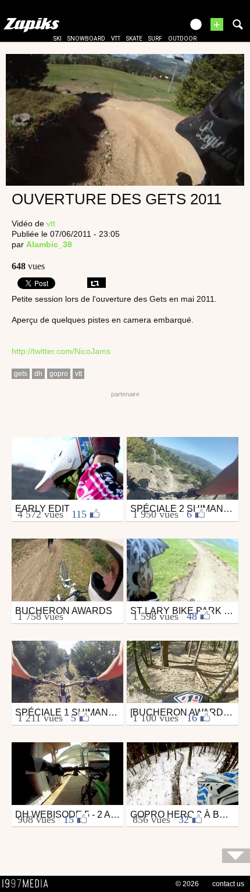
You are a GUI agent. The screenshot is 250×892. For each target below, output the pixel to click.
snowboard (86, 38)
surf (155, 38)
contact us (228, 884)
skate (134, 38)
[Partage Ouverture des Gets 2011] (96, 282)
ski (57, 38)
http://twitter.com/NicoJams (61, 351)
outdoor (182, 38)
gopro (58, 374)
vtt (115, 38)
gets (20, 374)
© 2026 (187, 884)
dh (38, 374)
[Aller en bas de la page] (236, 855)
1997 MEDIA (28, 884)
